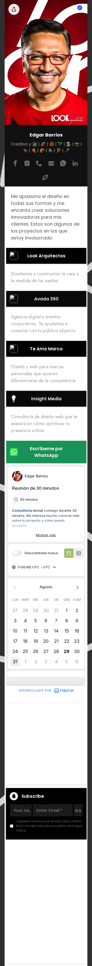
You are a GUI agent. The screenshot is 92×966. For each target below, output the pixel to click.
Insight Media (46, 399)
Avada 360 (46, 299)
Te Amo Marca (46, 349)
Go (78, 810)
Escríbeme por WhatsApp (46, 452)
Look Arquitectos (46, 256)
